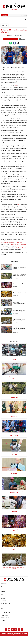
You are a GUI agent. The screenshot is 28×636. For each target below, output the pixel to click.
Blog (2, 623)
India (18, 204)
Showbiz (3, 589)
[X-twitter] (12, 629)
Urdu (2, 606)
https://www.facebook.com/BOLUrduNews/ (11, 242)
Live (2, 608)
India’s (15, 85)
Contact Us (4, 600)
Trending (3, 591)
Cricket (6, 25)
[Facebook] (9, 629)
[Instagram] (19, 629)
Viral (2, 594)
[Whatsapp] (6, 629)
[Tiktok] (22, 629)
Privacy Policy (4, 615)
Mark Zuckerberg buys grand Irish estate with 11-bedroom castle (19, 275)
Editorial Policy (5, 620)
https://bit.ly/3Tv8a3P (20, 247)
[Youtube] (15, 629)
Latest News (4, 583)
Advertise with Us (5, 603)
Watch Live (14, 9)
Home (3, 25)
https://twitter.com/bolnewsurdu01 (17, 244)
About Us (3, 598)
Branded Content (5, 612)
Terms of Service (5, 617)
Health (2, 586)
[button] (10, 43)
